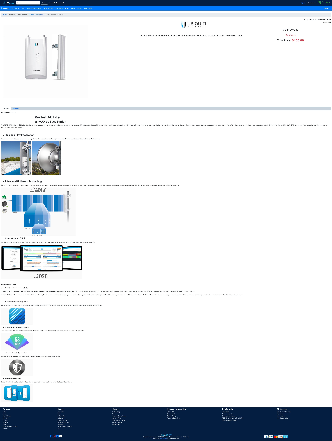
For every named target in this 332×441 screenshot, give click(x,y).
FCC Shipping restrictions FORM (232, 418)
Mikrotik (5, 418)
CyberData (61, 416)
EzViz (4, 412)
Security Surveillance (34, 8)
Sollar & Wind (48, 8)
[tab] (6, 108)
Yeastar (5, 428)
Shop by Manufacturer (229, 416)
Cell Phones (88, 8)
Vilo (58, 428)
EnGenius (60, 418)
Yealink (5, 424)
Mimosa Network (63, 422)
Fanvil (4, 414)
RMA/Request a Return (229, 420)
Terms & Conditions (173, 418)
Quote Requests (227, 414)
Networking (15, 8)
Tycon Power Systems (64, 426)
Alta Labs (60, 412)
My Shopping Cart (283, 418)
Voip (23, 8)
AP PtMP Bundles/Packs (36, 15)
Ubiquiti (5, 422)
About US (170, 412)
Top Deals (225, 412)
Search (44, 3)
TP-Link (5, 420)
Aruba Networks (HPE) (10, 426)
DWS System (163, 438)
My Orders (280, 414)
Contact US (171, 414)
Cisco (59, 414)
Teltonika (60, 424)
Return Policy (171, 416)
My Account (281, 416)
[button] (44, 61)
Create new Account (283, 412)
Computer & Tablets (62, 8)
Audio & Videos (76, 8)
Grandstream (7, 416)
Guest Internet (62, 420)
